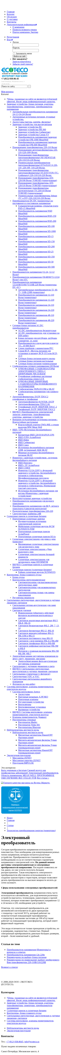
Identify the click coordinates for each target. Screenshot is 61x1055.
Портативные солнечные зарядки (28, 519)
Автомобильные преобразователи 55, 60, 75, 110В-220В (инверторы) (38, 291)
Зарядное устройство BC (30, 127)
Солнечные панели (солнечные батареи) (32, 569)
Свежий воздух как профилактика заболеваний (23, 771)
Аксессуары (24, 694)
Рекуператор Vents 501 (29, 725)
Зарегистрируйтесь (21, 61)
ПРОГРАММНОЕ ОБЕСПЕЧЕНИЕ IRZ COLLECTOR (27, 776)
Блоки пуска (18, 577)
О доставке (12, 19)
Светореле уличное (21, 610)
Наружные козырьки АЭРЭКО (33, 697)
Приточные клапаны (28, 699)
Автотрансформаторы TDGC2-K (34, 404)
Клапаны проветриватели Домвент (29, 717)
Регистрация (13, 37)
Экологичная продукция (18, 755)
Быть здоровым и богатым (14, 770)
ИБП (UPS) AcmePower (29, 437)
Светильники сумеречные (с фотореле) (31, 674)
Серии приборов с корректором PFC (35, 348)
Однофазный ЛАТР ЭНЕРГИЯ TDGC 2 (37, 407)
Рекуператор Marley (27, 722)
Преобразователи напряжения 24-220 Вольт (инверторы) (36, 311)
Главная (10, 11)
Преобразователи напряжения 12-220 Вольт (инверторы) (36, 301)
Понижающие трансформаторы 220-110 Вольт (34, 147)
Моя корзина (7, 91)
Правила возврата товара (24, 29)
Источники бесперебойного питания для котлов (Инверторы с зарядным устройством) (38, 493)
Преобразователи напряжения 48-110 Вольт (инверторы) (36, 316)
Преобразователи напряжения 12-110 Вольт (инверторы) (36, 296)
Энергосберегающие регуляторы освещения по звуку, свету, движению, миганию (35, 657)
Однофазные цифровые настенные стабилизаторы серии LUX (35, 377)
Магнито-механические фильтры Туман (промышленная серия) (37, 746)
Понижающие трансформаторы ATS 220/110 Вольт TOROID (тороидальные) (37, 184)
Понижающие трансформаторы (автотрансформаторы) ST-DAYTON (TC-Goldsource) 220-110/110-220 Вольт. (38, 173)
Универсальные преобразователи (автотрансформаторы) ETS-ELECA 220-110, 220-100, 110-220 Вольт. (38, 165)
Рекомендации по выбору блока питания (26, 957)
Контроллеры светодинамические (28, 580)
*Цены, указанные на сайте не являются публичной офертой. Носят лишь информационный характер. (32, 100)
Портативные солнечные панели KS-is (37, 536)
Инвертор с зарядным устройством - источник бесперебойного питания (34, 458)
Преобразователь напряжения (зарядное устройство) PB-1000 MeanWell (37, 138)
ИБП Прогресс (25, 463)
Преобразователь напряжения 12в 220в (26, 955)
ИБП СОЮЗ (24, 468)
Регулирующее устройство (31, 702)
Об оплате (12, 17)
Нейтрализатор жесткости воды (27, 732)
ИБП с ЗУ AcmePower (28, 465)
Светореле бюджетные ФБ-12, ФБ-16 (36, 630)
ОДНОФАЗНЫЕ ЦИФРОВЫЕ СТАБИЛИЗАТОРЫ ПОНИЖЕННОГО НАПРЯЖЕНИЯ (37, 384)
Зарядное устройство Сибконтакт (34, 132)
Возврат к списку (9, 967)
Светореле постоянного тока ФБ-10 (35, 638)
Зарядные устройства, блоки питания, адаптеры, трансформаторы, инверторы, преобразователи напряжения (30, 106)
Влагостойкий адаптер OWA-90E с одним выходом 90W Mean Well (38, 425)
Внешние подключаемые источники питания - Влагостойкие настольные (35, 420)
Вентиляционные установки (32, 707)
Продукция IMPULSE (23, 763)
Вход (10, 39)
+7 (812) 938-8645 (14, 1041)
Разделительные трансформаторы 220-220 (32, 511)
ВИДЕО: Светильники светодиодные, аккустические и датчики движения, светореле (35, 670)
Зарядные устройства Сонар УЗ (33, 134)
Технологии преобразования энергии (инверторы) (31, 830)
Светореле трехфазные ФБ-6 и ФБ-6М (36, 643)
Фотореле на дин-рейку (23, 684)
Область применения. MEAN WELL (18, 775)
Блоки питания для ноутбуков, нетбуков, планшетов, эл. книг (37, 339)
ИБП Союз (23, 445)
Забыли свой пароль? (22, 64)
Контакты (11, 22)
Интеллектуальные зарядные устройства (32, 498)
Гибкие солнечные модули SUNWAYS (36, 572)
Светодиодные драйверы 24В (26, 513)
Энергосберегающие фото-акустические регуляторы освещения (37, 662)
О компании (18, 27)
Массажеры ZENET (22, 758)
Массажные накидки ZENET (26, 760)
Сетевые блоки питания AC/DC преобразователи (27, 326)
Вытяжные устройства (29, 709)
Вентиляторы (24, 704)
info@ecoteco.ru (31, 1041)
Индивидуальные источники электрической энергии (32, 522)
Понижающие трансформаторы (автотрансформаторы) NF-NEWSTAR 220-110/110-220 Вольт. (36, 157)
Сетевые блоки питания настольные (35, 361)
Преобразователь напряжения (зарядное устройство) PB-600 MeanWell (37, 143)
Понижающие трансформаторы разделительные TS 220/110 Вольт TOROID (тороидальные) (34, 190)
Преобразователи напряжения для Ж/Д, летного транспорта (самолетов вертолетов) (35, 507)
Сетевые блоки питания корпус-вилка (36, 358)
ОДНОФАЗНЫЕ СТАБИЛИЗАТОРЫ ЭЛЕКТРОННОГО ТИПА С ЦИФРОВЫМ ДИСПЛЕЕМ (36, 371)
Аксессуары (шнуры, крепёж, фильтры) (31, 122)
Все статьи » (43, 778)
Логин (15, 42)
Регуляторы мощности (23, 597)
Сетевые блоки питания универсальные (37, 363)
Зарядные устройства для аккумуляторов (32, 124)
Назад (9, 818)
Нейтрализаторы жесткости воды (23, 730)
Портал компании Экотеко (25, 32)
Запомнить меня (24, 53)
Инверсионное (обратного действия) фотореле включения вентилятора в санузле (36, 615)
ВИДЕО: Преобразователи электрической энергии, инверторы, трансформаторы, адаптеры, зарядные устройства (32, 414)
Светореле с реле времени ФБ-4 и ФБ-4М (38, 641)
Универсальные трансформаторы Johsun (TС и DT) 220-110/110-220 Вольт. (37, 196)
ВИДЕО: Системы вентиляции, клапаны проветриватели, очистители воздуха (32, 713)
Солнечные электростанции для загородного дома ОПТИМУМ (33, 560)
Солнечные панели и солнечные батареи (26, 516)
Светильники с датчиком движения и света (33, 666)
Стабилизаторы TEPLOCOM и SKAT (36, 389)
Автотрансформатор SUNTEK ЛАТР (36, 402)
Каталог (11, 14)
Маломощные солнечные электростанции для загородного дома (38, 545)
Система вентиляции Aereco (26, 692)
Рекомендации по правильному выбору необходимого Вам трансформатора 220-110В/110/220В (33, 961)
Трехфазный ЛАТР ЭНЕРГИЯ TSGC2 (36, 409)
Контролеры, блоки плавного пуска (24, 575)
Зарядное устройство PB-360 (32, 129)
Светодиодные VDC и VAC (25, 676)
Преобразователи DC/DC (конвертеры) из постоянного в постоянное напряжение (32, 202)
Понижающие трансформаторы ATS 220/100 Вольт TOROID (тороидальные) (37, 179)
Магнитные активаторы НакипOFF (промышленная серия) (35, 751)
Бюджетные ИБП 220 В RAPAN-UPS (36, 435)
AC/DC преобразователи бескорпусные (37, 330)
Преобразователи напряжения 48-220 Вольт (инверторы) (36, 321)
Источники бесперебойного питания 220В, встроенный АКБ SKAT (36, 448)
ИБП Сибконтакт (26, 442)
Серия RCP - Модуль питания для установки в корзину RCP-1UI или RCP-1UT (37, 353)
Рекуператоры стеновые (24, 720)
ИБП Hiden (23, 440)
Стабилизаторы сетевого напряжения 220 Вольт (35, 366)
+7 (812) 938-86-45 (10, 78)
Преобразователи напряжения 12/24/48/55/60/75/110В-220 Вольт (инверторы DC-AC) (34, 284)
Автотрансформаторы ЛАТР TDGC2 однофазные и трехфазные (30, 397)
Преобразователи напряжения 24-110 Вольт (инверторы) (36, 306)
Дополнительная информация (22, 24)
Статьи (10, 825)
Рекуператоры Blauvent (29, 727)
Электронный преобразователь (43, 773)
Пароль (16, 47)
